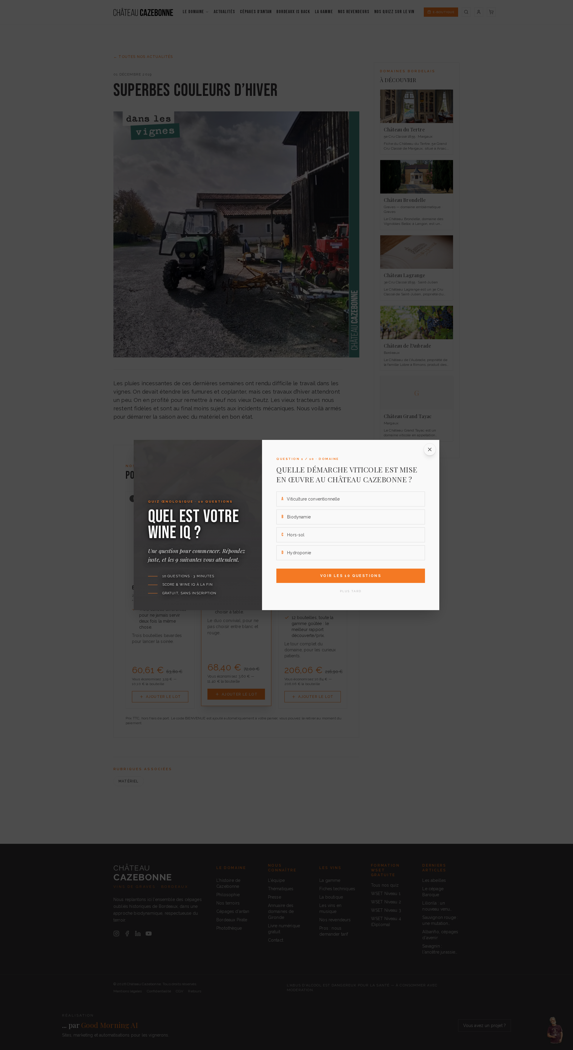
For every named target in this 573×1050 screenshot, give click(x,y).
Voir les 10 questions (350, 576)
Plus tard (350, 591)
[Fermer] (430, 449)
